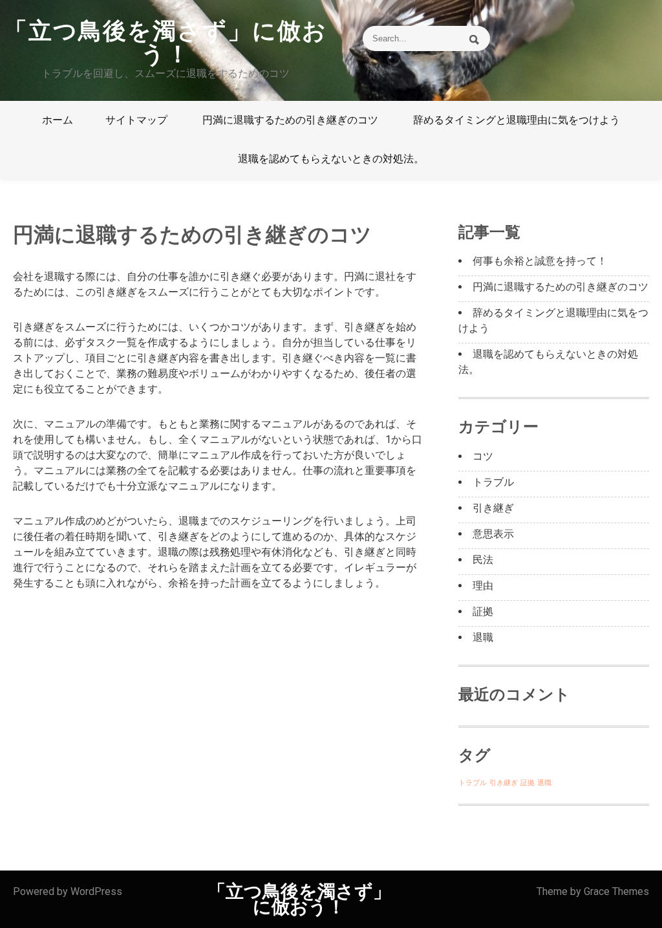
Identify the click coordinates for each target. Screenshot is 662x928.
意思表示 (493, 534)
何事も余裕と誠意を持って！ (540, 261)
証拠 (483, 611)
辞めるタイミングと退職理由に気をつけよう (516, 120)
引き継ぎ (493, 508)
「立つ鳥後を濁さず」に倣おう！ (165, 42)
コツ (483, 456)
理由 (483, 585)
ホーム (57, 120)
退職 (483, 637)
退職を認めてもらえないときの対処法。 (331, 159)
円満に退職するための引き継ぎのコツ (290, 120)
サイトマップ (136, 120)
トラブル (493, 482)
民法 (483, 560)
